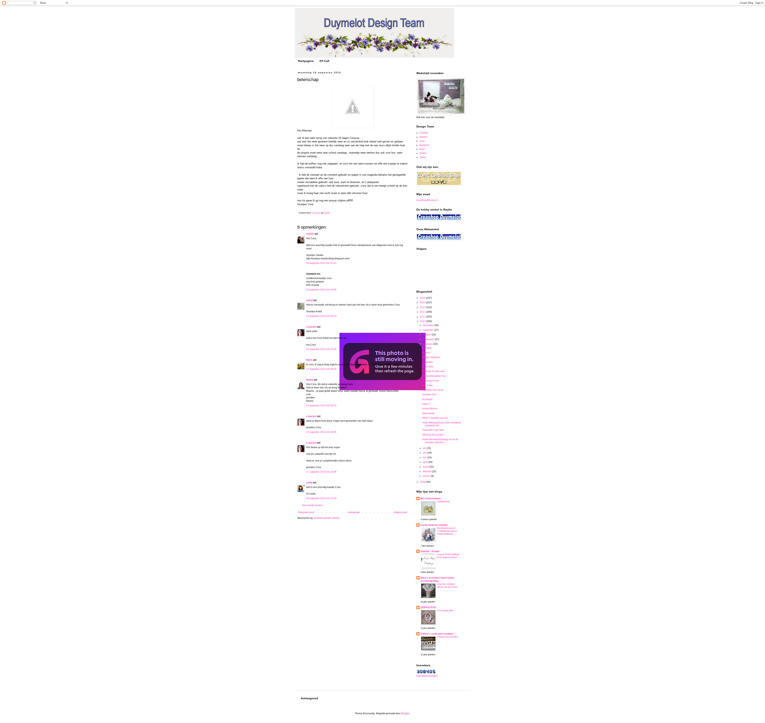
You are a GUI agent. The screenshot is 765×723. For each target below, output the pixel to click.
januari (427, 476)
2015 (423, 298)
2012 (423, 312)
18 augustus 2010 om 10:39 (321, 498)
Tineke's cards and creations (437, 633)
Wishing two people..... (434, 434)
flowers (426, 352)
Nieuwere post (306, 512)
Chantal (423, 132)
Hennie (423, 137)
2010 (423, 321)
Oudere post (400, 512)
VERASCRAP (428, 607)
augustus (428, 344)
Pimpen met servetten (447, 637)
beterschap (428, 413)
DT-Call (324, 61)
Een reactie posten (312, 505)
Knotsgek (427, 399)
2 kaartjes (427, 362)
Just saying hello (445, 610)
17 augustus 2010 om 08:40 (321, 369)
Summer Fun (429, 394)
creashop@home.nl (427, 200)
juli (425, 448)
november (428, 330)
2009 (423, 482)
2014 (423, 302)
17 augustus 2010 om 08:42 (321, 405)
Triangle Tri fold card (433, 371)
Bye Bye (426, 348)
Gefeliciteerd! (443, 501)
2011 (423, 316)
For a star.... (428, 385)
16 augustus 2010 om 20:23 (321, 316)
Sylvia (422, 157)
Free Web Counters (426, 676)
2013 (423, 307)
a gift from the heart (432, 390)
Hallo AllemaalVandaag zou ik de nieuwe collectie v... (440, 441)
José (422, 141)
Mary (422, 149)
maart (426, 466)
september (429, 339)
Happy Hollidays (431, 357)
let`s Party (427, 366)
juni (425, 452)
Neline (309, 379)
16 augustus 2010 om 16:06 (321, 289)
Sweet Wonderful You (434, 376)
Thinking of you (430, 380)
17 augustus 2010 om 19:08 (321, 471)
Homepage (354, 512)
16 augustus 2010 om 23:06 (321, 349)
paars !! (426, 404)
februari (427, 471)
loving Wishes (429, 408)
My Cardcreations (431, 498)
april (425, 462)
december (428, 325)
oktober (427, 334)
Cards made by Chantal (434, 525)
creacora (311, 326)
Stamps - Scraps (430, 551)
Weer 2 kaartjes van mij (435, 417)
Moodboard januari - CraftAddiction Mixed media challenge (447, 531)
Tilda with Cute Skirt (433, 430)
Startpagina (306, 61)
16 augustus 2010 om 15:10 (321, 263)
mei (425, 457)
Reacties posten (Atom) (326, 518)
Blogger (405, 713)
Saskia (310, 233)
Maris (309, 360)
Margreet (424, 145)
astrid (309, 300)
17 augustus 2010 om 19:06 (321, 432)
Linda (309, 482)
